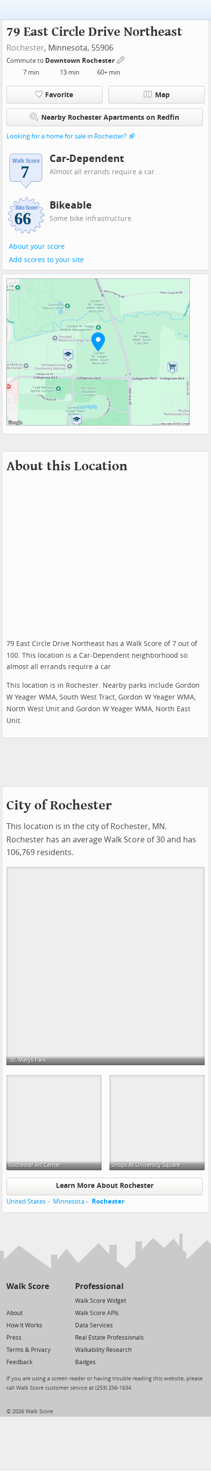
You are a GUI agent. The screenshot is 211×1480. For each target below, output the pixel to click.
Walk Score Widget (100, 1300)
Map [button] (162, 95)
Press (14, 1337)
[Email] (42, 1300)
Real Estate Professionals (109, 1337)
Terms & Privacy (28, 1349)
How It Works (24, 1325)
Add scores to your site (46, 260)
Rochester (25, 48)
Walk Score (27, 1286)
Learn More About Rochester (105, 1186)
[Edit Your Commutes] (121, 59)
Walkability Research (103, 1349)
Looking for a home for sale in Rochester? (66, 136)
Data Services (94, 1325)
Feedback (19, 1362)
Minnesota (68, 1201)
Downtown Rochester (80, 60)
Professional (99, 1286)
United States (26, 1201)
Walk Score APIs (97, 1313)
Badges (85, 1362)
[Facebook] (27, 1300)
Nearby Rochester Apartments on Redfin (110, 117)
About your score (37, 246)
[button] (98, 341)
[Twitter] (12, 1300)
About (14, 1313)
